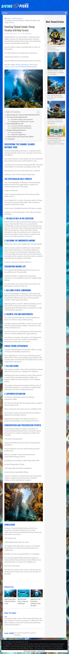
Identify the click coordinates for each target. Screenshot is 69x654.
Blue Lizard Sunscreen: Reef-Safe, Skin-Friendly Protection (55, 97)
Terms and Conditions (55, 648)
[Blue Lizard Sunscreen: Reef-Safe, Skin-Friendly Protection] (56, 85)
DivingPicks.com (9, 642)
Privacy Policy (40, 648)
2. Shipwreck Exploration (18, 134)
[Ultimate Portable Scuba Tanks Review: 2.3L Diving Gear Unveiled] (56, 60)
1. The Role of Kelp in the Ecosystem (21, 119)
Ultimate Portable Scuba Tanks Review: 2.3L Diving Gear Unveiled (55, 72)
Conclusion (11, 139)
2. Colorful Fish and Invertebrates (20, 128)
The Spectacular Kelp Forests (17, 117)
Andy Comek (9, 33)
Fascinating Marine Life (15, 123)
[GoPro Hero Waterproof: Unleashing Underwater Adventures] (56, 109)
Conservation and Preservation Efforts (20, 137)
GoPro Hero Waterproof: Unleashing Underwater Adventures (55, 121)
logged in (26, 633)
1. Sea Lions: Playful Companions (20, 126)
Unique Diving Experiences (16, 130)
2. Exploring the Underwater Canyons (22, 121)
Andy (5, 616)
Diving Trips (28, 33)
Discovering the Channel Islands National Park (23, 115)
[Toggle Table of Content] (37, 112)
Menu (5, 13)
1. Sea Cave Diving (16, 132)
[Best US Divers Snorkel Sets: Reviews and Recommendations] (56, 36)
